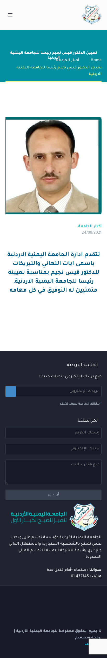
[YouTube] (73, 599)
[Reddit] (59, 318)
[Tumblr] (75, 318)
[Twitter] (90, 318)
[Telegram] (66, 599)
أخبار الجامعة (90, 227)
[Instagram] (80, 599)
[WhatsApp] (59, 599)
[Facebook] (98, 318)
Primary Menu (10, 15)
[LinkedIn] (67, 318)
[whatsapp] (53, 599)
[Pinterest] (83, 318)
